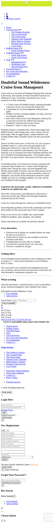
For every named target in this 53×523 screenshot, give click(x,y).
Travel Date (6, 300)
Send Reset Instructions (11, 483)
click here (34, 464)
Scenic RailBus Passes (20, 50)
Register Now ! (7, 410)
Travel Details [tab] (11, 293)
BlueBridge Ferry (18, 64)
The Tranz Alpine (18, 37)
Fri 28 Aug (26, 319)
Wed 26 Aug (6, 319)
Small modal (6, 392)
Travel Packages (13, 69)
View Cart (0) (14, 19)
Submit (4, 460)
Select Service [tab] (12, 296)
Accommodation (13, 74)
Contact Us (10, 76)
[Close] (2, 395)
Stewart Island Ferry (19, 67)
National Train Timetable (21, 39)
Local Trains (16, 46)
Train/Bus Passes (13, 53)
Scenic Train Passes (19, 57)
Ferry (8, 60)
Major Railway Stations (20, 41)
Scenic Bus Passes (18, 55)
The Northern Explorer (20, 32)
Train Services (12, 30)
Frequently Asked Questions (17, 371)
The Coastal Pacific (19, 34)
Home (8, 27)
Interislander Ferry (18, 62)
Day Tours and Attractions (17, 71)
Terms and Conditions (15, 373)
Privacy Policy (12, 378)
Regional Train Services (21, 44)
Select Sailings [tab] (12, 504)
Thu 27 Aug (17, 319)
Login (4, 413)
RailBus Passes (12, 48)
